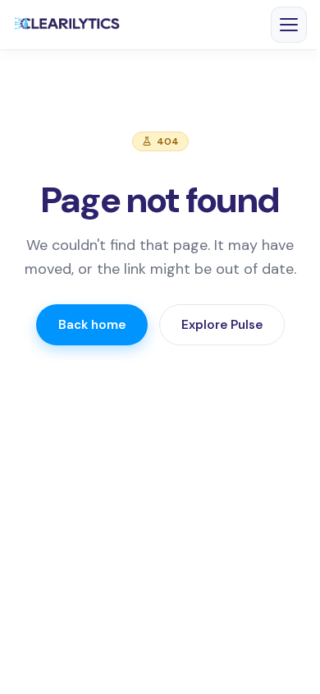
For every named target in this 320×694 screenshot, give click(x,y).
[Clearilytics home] (67, 24)
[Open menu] (289, 25)
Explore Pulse (222, 325)
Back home (92, 325)
